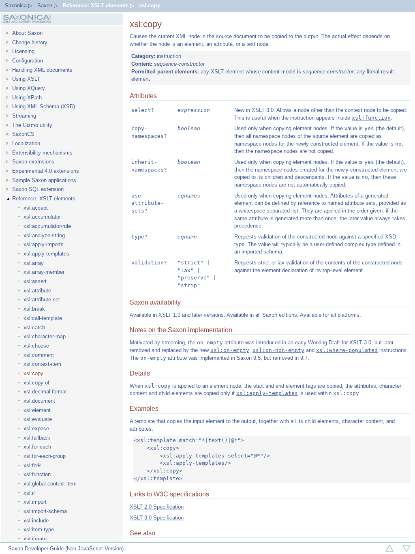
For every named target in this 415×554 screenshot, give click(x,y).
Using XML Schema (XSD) (43, 106)
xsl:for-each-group (45, 456)
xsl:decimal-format (45, 392)
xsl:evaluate (38, 419)
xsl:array (34, 263)
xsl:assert (35, 281)
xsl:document (39, 401)
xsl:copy (149, 5)
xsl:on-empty (229, 350)
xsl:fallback (37, 438)
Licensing (23, 51)
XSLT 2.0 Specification (157, 507)
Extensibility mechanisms (42, 153)
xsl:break (34, 309)
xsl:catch (34, 327)
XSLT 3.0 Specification (157, 518)
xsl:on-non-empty (278, 350)
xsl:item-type (39, 529)
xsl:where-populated (347, 350)
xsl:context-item (42, 364)
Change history (29, 42)
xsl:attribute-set (42, 299)
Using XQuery (28, 88)
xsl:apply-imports (44, 244)
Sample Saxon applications (44, 180)
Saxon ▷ (47, 5)
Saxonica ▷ (18, 5)
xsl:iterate (35, 539)
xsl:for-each (37, 447)
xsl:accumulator (42, 217)
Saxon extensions (33, 162)
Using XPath (27, 97)
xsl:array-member (44, 272)
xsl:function (37, 474)
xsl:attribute (37, 291)
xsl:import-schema (45, 511)
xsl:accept (36, 208)
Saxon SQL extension (38, 189)
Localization (26, 143)
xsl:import (35, 502)
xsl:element (37, 410)
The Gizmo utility (32, 125)
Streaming (24, 116)
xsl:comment (39, 355)
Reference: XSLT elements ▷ (98, 5)
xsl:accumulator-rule (47, 226)
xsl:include (36, 520)
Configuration (27, 61)
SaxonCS (23, 134)
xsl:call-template (43, 318)
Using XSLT (26, 79)
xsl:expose (36, 428)
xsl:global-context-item (50, 484)
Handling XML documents (42, 70)
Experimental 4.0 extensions (45, 171)
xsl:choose (36, 346)
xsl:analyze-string (44, 235)
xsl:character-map (45, 336)
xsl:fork (32, 465)
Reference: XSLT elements (43, 198)
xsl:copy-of (36, 383)
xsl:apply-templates (46, 254)
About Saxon (27, 33)
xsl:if (29, 493)
